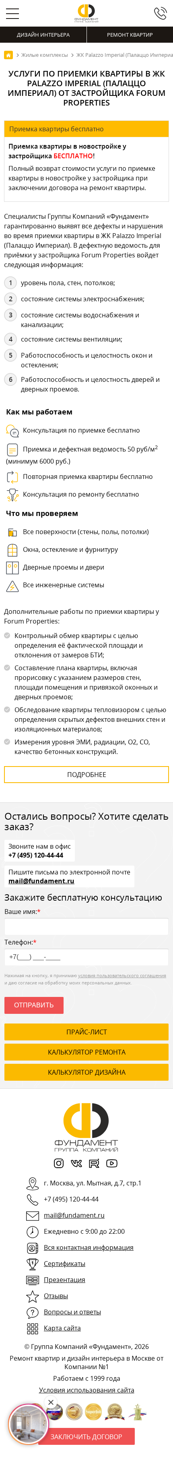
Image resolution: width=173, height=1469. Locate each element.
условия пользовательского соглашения (122, 975)
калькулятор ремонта (87, 1052)
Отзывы (56, 1295)
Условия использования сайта (86, 1390)
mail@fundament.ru (41, 880)
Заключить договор (86, 1436)
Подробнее (86, 774)
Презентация (64, 1279)
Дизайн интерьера (43, 34)
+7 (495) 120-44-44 (35, 855)
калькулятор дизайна (87, 1072)
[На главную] (8, 55)
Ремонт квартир (130, 34)
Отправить (34, 1005)
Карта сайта (62, 1328)
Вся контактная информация (89, 1247)
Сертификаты (64, 1263)
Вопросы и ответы (72, 1311)
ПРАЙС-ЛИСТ (86, 1032)
